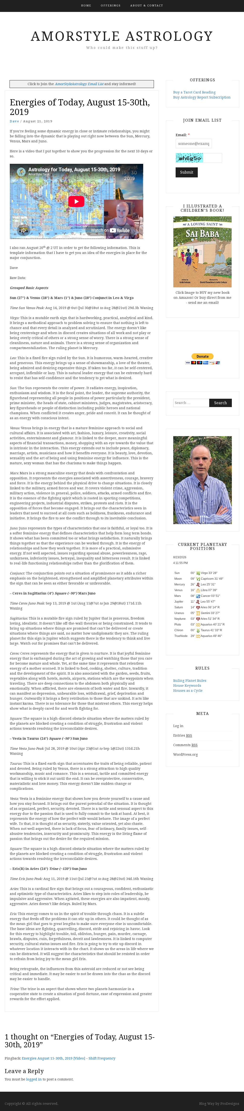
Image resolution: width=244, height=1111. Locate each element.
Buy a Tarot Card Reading (194, 92)
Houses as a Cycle (188, 690)
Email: (181, 135)
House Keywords (187, 685)
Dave (14, 121)
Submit (186, 172)
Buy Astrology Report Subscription (202, 97)
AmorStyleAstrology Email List (79, 84)
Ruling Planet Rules (189, 680)
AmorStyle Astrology (122, 36)
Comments (185, 745)
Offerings (111, 5)
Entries (182, 735)
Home (86, 5)
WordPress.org (185, 754)
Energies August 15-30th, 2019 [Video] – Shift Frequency (68, 1058)
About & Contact (146, 5)
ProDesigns (229, 1104)
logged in (34, 1079)
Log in (178, 726)
